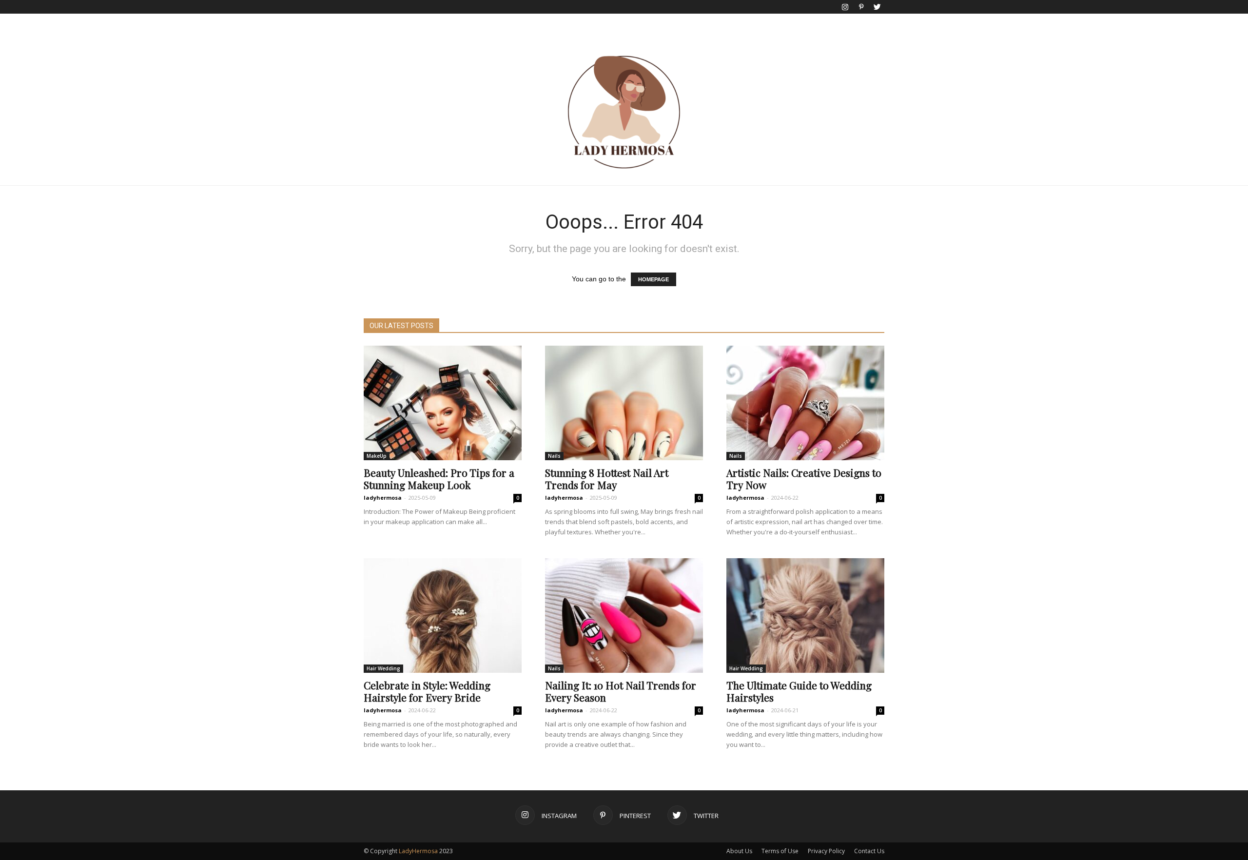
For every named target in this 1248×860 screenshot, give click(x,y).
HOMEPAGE (653, 279)
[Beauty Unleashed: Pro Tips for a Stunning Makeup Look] (443, 403)
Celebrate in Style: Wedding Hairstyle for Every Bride (427, 691)
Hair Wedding (383, 668)
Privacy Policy (826, 851)
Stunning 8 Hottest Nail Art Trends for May (606, 478)
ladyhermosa (383, 497)
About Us (739, 851)
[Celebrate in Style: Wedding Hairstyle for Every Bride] (443, 615)
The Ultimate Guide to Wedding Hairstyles (799, 691)
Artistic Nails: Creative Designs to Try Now (803, 478)
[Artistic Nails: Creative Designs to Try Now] (805, 403)
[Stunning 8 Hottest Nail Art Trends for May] (624, 403)
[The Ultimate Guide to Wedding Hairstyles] (805, 615)
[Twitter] (877, 7)
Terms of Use (780, 851)
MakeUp (377, 455)
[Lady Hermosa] (624, 112)
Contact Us (869, 851)
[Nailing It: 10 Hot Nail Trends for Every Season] (624, 615)
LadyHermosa (418, 851)
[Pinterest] (861, 7)
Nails (554, 455)
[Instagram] (845, 7)
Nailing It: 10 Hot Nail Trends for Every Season (620, 691)
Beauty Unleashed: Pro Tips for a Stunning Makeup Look (439, 478)
